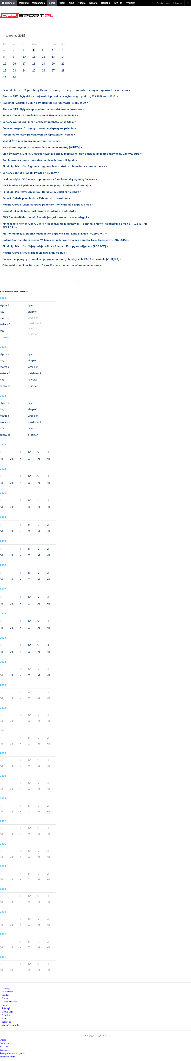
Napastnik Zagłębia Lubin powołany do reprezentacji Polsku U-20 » (45, 102)
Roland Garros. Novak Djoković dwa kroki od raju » (34, 252)
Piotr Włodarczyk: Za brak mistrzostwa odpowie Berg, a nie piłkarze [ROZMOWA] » (54, 233)
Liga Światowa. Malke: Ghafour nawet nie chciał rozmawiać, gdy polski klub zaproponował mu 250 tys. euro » (72, 153)
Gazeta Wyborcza (9, 1001)
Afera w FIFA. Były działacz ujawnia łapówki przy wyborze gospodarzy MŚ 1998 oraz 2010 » (60, 96)
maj (2, 330)
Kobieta (93, 3)
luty (2, 311)
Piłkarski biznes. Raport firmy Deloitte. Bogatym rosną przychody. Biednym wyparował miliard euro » (66, 90)
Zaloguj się (177, 3)
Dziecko (105, 3)
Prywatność (5, 1050)
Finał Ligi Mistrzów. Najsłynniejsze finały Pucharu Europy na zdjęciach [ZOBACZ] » (55, 246)
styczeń (4, 305)
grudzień (33, 385)
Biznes (5, 998)
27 (53, 70)
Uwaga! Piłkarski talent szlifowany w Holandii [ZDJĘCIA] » (39, 210)
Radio (167, 3)
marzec (4, 317)
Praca (4, 1005)
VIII (12, 458)
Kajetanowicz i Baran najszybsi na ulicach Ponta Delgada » (40, 160)
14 (62, 56)
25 (33, 70)
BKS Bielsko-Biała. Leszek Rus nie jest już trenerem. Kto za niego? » (46, 217)
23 (14, 70)
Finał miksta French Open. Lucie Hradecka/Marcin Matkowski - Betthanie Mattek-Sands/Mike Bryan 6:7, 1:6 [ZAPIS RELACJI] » (75, 225)
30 (14, 77)
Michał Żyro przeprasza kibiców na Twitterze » (31, 140)
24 (24, 70)
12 (43, 56)
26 (43, 70)
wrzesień (33, 366)
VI (48, 452)
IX (20, 458)
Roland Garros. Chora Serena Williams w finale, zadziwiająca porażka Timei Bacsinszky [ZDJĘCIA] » (65, 239)
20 (53, 63)
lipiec (31, 305)
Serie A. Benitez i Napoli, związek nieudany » (30, 172)
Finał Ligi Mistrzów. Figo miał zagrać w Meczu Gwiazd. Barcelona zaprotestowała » (54, 166)
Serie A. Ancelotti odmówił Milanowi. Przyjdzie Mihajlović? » (40, 115)
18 (33, 63)
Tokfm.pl (6, 1008)
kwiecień (5, 324)
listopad (32, 379)
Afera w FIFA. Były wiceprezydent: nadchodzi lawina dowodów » (43, 109)
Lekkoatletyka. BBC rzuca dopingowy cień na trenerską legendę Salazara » (50, 179)
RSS (4, 1018)
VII (2, 458)
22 (4, 70)
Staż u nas (4, 1043)
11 (33, 56)
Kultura (82, 3)
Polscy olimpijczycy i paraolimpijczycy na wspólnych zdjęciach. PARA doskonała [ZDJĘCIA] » (61, 259)
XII (48, 458)
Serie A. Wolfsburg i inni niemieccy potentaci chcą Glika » (39, 121)
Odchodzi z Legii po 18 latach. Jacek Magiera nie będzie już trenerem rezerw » (51, 265)
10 (24, 56)
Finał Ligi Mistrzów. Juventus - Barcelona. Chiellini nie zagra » (42, 191)
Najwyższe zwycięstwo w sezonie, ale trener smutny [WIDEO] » (42, 147)
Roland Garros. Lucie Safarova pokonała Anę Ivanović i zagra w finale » (47, 204)
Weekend (24, 3)
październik (34, 373)
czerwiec (5, 337)
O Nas (3, 1040)
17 (24, 63)
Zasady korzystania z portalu (12, 1053)
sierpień (32, 311)
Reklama (4, 1046)
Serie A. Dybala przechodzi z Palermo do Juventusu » (36, 198)
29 (4, 77)
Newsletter (6, 1015)
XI (38, 458)
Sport (52, 3)
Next (71, 3)
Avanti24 (130, 3)
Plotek (62, 3)
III (20, 452)
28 (62, 70)
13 (53, 56)
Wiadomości (38, 3)
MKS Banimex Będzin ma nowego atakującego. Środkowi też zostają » (46, 185)
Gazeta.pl (10, 3)
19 (43, 63)
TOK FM (118, 3)
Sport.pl (5, 995)
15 (4, 63)
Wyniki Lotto (7, 1011)
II (10, 452)
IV (29, 452)
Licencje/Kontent (7, 1056)
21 (62, 63)
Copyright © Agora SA (95, 1035)
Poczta (159, 3)
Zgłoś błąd (6, 1022)
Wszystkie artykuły (10, 1025)
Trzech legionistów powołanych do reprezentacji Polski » (38, 134)
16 (14, 63)
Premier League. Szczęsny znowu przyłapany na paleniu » (39, 128)
